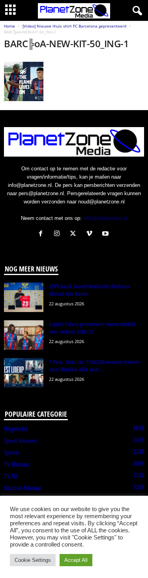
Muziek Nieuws (23, 488)
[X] (75, 234)
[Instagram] (59, 234)
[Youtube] (106, 234)
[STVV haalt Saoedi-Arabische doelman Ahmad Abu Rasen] (23, 297)
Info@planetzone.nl (105, 218)
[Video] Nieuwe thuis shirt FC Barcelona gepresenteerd (74, 26)
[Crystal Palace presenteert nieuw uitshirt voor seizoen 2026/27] (23, 335)
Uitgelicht (15, 429)
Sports (11, 452)
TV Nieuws (17, 464)
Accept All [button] (76, 560)
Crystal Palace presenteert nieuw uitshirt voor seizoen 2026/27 (92, 327)
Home (9, 26)
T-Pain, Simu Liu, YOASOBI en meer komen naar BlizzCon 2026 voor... (94, 365)
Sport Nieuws (20, 440)
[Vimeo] (91, 234)
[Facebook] (42, 234)
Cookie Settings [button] (33, 560)
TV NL (11, 476)
